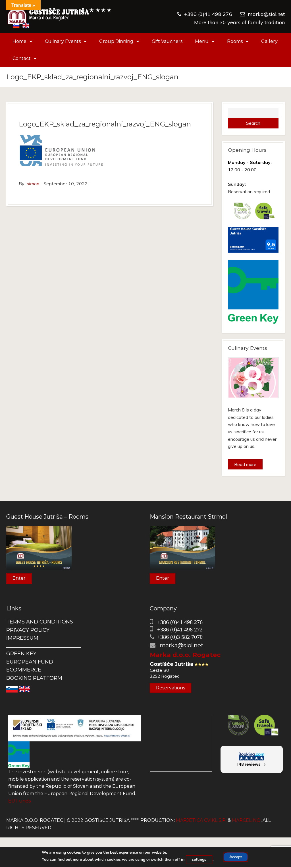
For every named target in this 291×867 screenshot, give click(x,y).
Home (19, 41)
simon (33, 183)
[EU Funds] (74, 727)
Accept (235, 857)
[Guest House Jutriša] (59, 16)
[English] (24, 688)
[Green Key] (19, 754)
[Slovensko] (12, 688)
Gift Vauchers (167, 41)
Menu (202, 41)
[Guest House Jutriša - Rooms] (39, 547)
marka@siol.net (266, 14)
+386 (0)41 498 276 (208, 14)
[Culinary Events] (253, 377)
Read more (245, 464)
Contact (22, 58)
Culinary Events (63, 41)
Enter (19, 578)
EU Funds (19, 801)
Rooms (235, 41)
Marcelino (246, 820)
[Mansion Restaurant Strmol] (182, 547)
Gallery (269, 41)
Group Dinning (116, 41)
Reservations (170, 688)
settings (199, 859)
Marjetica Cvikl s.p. (201, 820)
